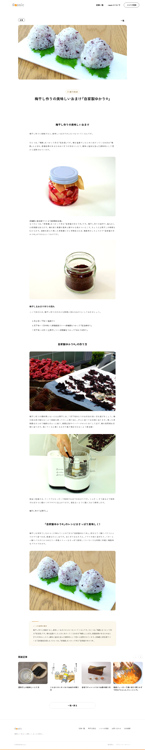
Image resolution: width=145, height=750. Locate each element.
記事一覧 (99, 5)
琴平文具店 (92, 728)
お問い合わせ (116, 728)
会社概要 (127, 728)
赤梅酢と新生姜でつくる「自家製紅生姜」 (45, 221)
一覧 (122, 20)
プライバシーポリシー (123, 744)
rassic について (114, 5)
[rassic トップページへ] (18, 5)
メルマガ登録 (131, 5)
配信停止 (111, 744)
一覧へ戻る (72, 705)
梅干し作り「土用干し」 (38, 510)
